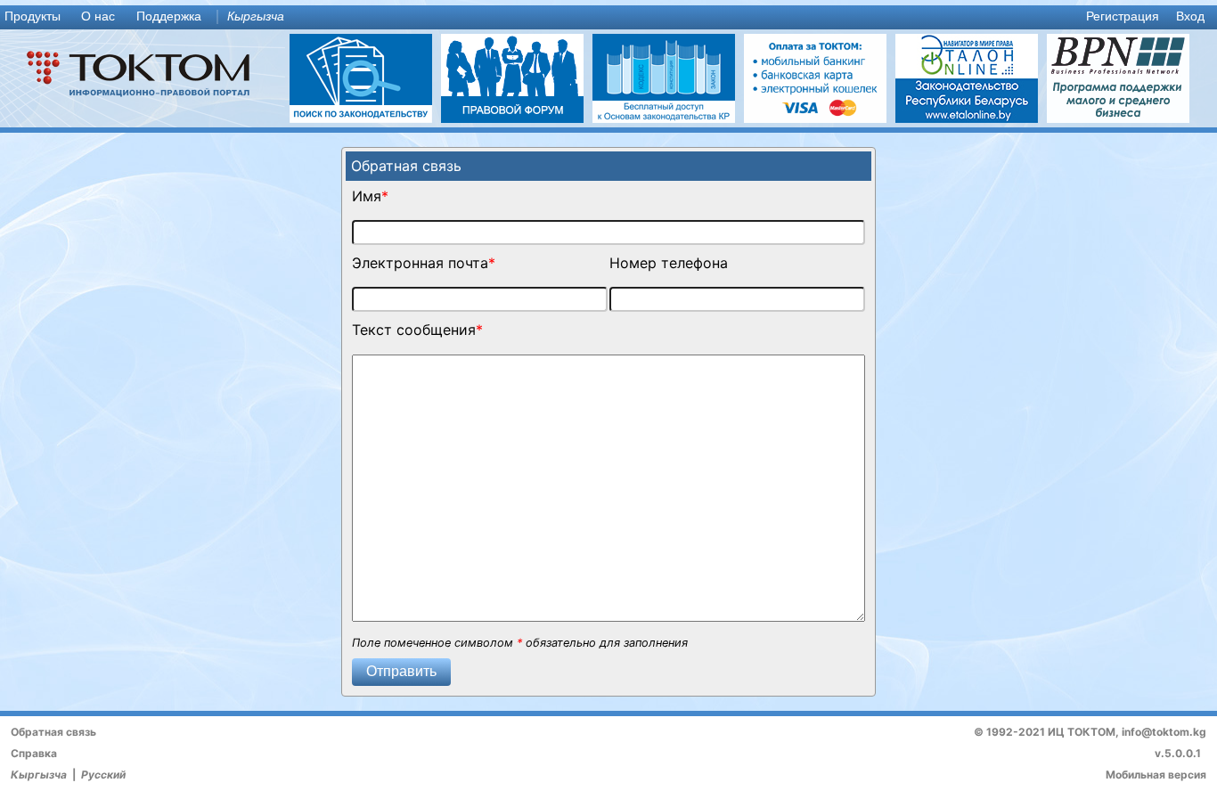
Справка (34, 753)
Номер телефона (668, 263)
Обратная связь (53, 731)
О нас (98, 16)
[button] (401, 672)
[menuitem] (36, 17)
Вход (1190, 16)
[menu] (608, 17)
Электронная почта (420, 263)
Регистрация (1122, 16)
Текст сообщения (414, 329)
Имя (366, 196)
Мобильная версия (1156, 774)
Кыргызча (255, 16)
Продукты (32, 16)
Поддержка (168, 16)
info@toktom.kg (1164, 731)
